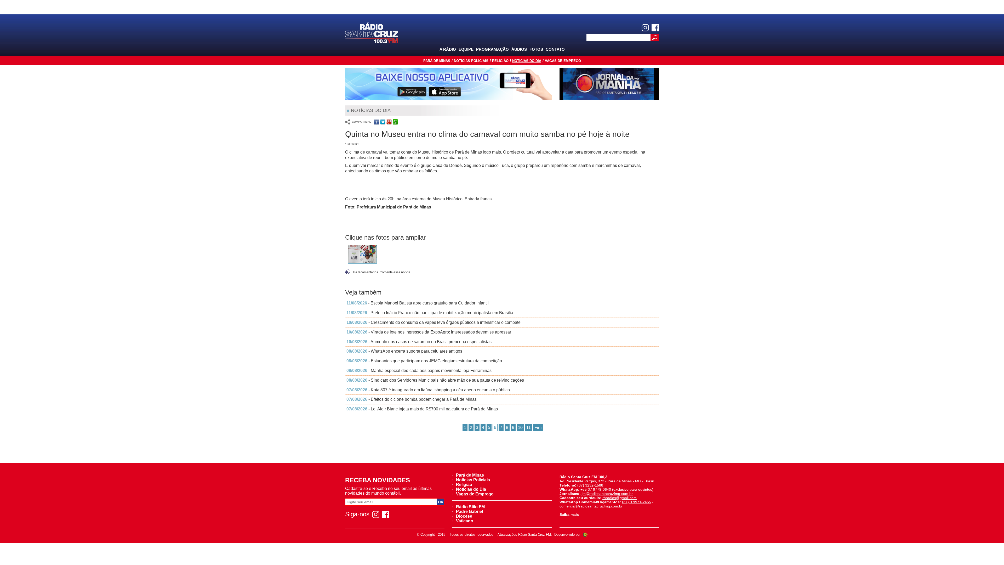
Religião (500, 61)
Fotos (536, 49)
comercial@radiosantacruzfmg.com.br (591, 506)
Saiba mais (569, 514)
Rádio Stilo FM (470, 507)
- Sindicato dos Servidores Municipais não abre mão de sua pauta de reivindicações (435, 380)
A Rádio (448, 49)
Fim (537, 427)
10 (520, 427)
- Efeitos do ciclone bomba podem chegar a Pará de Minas (411, 399)
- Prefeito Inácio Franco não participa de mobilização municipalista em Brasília (429, 312)
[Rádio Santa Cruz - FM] (371, 32)
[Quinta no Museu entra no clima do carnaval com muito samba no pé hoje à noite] (362, 254)
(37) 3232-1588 (590, 485)
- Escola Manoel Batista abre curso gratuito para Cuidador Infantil (417, 303)
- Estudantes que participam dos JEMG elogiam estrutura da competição (424, 361)
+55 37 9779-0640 (595, 489)
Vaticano (464, 521)
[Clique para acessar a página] (448, 84)
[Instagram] (645, 27)
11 (528, 427)
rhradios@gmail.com (619, 498)
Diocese (464, 516)
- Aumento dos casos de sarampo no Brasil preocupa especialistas (419, 342)
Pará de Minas (436, 61)
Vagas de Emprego (563, 61)
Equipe (466, 49)
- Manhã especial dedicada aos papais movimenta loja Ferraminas (419, 370)
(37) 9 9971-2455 (636, 502)
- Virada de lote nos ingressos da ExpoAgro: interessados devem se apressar (428, 332)
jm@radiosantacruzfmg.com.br (607, 493)
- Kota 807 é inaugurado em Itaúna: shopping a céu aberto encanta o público (428, 390)
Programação (492, 49)
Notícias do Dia (526, 61)
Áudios (519, 49)
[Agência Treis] (585, 534)
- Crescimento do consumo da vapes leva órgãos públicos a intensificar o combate (433, 322)
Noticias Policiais (471, 61)
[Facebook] (655, 27)
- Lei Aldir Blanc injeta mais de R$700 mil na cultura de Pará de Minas (422, 409)
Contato (555, 49)
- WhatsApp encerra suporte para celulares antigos (404, 351)
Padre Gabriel (469, 511)
